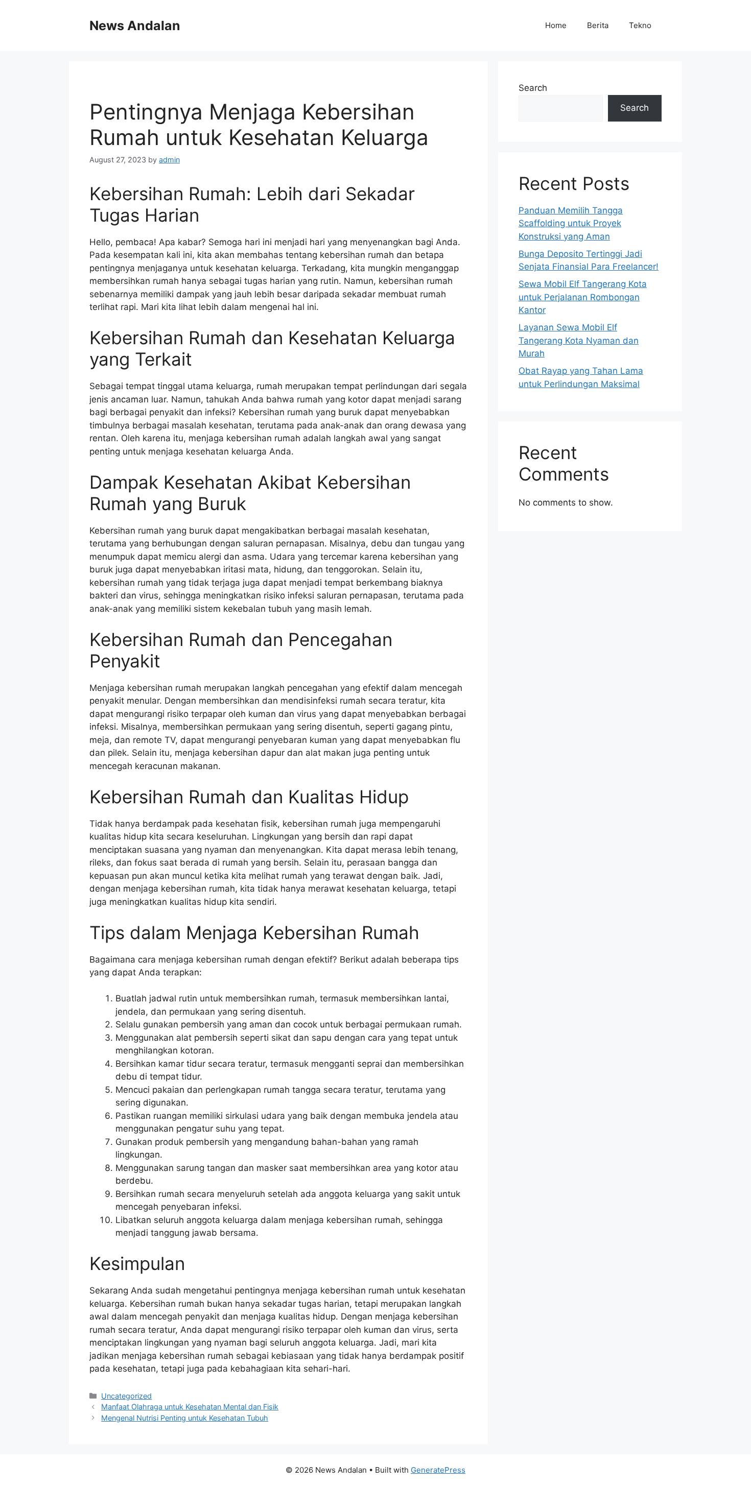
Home (556, 25)
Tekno (640, 25)
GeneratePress (438, 1470)
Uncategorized (126, 1396)
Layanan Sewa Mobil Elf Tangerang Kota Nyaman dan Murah (579, 340)
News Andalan (134, 25)
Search (533, 88)
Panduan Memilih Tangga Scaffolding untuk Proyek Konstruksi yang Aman (571, 223)
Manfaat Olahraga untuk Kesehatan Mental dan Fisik (189, 1406)
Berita (597, 25)
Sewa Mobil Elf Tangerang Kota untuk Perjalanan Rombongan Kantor (583, 297)
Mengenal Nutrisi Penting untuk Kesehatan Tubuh (184, 1417)
